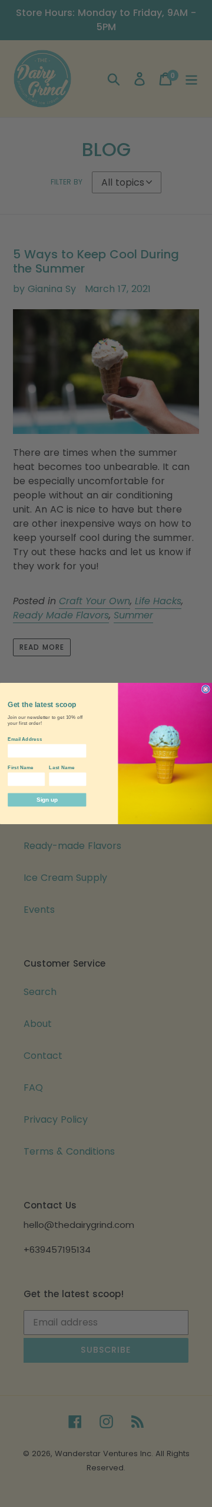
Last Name (61, 767)
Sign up (47, 799)
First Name (21, 767)
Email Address (25, 739)
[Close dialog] (205, 689)
